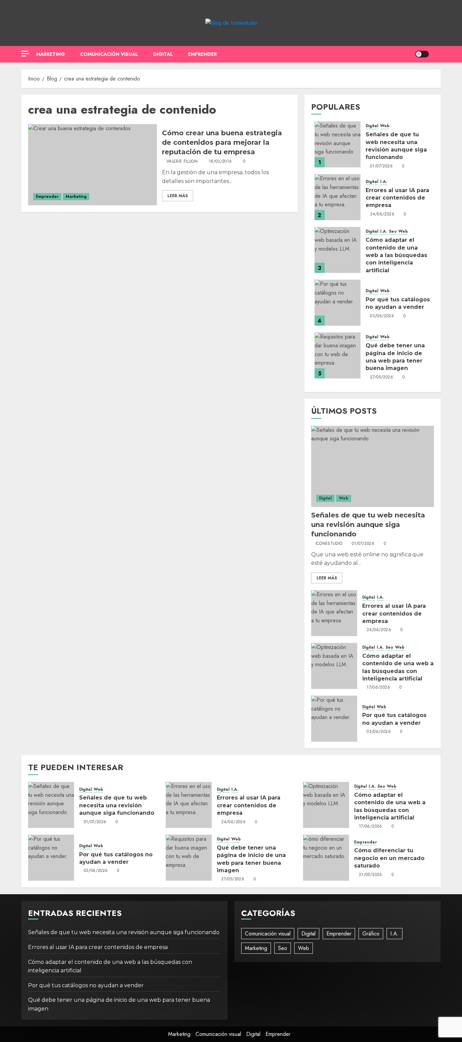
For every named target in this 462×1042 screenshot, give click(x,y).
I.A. (383, 182)
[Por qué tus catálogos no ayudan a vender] (338, 303)
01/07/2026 (381, 166)
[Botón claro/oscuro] (422, 54)
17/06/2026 (378, 687)
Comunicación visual (109, 54)
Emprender (202, 54)
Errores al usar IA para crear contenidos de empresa (397, 198)
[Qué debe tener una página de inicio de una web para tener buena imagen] (338, 355)
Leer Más (177, 196)
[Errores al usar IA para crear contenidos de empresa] (338, 197)
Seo (393, 231)
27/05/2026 (381, 377)
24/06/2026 (382, 214)
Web (385, 126)
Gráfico (370, 933)
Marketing (50, 54)
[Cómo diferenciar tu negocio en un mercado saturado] (326, 858)
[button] (436, 54)
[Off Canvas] (25, 53)
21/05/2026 (370, 875)
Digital (163, 54)
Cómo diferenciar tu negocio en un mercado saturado (389, 858)
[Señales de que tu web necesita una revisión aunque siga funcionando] (338, 144)
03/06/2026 (382, 316)
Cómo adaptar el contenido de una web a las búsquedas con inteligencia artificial (396, 255)
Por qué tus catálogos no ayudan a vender (86, 985)
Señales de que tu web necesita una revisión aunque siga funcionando (368, 524)
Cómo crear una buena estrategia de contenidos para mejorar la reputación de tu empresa (222, 142)
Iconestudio (329, 544)
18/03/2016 (220, 161)
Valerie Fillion (182, 161)
